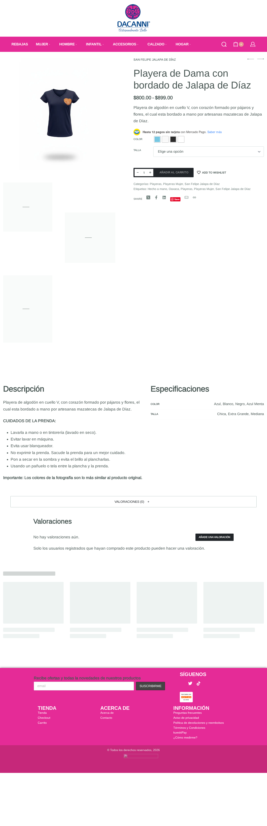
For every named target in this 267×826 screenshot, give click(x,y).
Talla (137, 150)
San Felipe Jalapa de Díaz (155, 59)
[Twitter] (190, 683)
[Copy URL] (194, 197)
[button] (133, 501)
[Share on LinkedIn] (164, 197)
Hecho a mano (157, 189)
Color (138, 139)
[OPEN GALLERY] (59, 114)
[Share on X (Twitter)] (148, 197)
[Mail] (186, 197)
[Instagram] (207, 683)
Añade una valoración (214, 537)
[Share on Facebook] (156, 197)
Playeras (155, 184)
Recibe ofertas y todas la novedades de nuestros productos (87, 678)
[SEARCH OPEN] (224, 44)
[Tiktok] (198, 683)
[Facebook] (182, 683)
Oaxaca (174, 189)
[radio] (157, 139)
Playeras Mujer (173, 184)
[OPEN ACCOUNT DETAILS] (253, 44)
